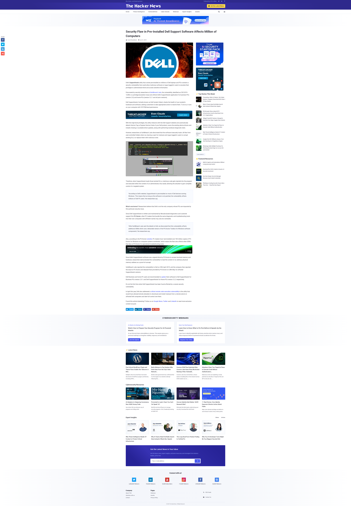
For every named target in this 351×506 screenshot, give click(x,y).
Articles (223, 417)
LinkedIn (174, 301)
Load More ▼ (200, 154)
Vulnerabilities (152, 11)
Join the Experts (134, 339)
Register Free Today (186, 339)
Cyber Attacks (165, 11)
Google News (158, 301)
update (163, 277)
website (149, 239)
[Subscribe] (197, 461)
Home (127, 11)
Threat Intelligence (139, 11)
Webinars (176, 11)
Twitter (165, 301)
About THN (128, 493)
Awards (197, 11)
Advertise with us (130, 495)
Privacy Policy (154, 497)
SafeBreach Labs (155, 92)
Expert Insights (187, 11)
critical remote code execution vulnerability (165, 291)
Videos (217, 417)
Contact (128, 497)
